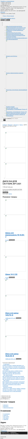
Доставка (5, 418)
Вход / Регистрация (8, 16)
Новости (5, 415)
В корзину (5, 192)
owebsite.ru (13, 432)
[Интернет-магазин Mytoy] (8, 18)
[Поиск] (4, 120)
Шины (21, 124)
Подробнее (12, 240)
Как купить (6, 416)
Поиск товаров (7, 118)
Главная (5, 124)
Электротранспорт (8, 407)
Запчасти (16, 124)
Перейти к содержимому (7, 1)
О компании (6, 414)
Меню (7, 20)
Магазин (10, 124)
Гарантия (5, 419)
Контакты (5, 406)
